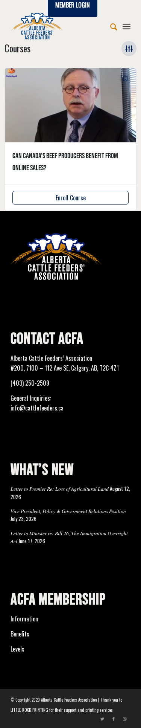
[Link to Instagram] (124, 718)
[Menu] (126, 26)
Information (24, 618)
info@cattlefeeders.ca (37, 407)
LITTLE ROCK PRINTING (29, 710)
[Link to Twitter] (102, 718)
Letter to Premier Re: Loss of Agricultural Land (60, 488)
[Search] (110, 26)
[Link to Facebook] (113, 718)
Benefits (20, 633)
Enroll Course (71, 197)
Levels (17, 648)
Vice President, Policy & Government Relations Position (68, 510)
